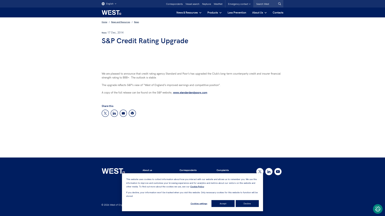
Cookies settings (199, 203)
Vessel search (192, 3)
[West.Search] (279, 4)
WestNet (218, 3)
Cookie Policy (197, 186)
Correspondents (174, 3)
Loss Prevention (237, 12)
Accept (223, 203)
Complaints (223, 170)
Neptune (206, 3)
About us (147, 170)
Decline (247, 203)
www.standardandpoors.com (190, 92)
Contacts (278, 12)
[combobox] (268, 4)
